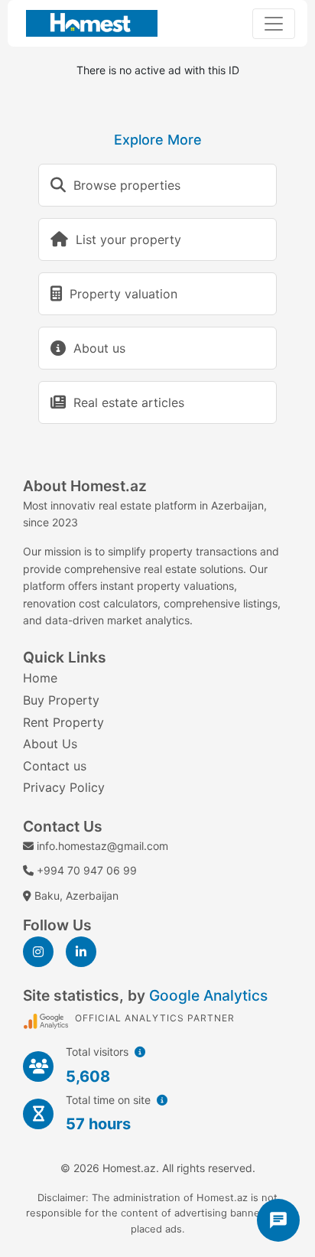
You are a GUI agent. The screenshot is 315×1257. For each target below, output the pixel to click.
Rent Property (63, 722)
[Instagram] (38, 951)
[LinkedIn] (81, 951)
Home (40, 677)
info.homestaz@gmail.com (102, 845)
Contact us (54, 765)
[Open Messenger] (278, 1220)
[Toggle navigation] (273, 23)
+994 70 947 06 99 (87, 870)
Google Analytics (208, 995)
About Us (50, 743)
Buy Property (61, 700)
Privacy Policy (64, 787)
